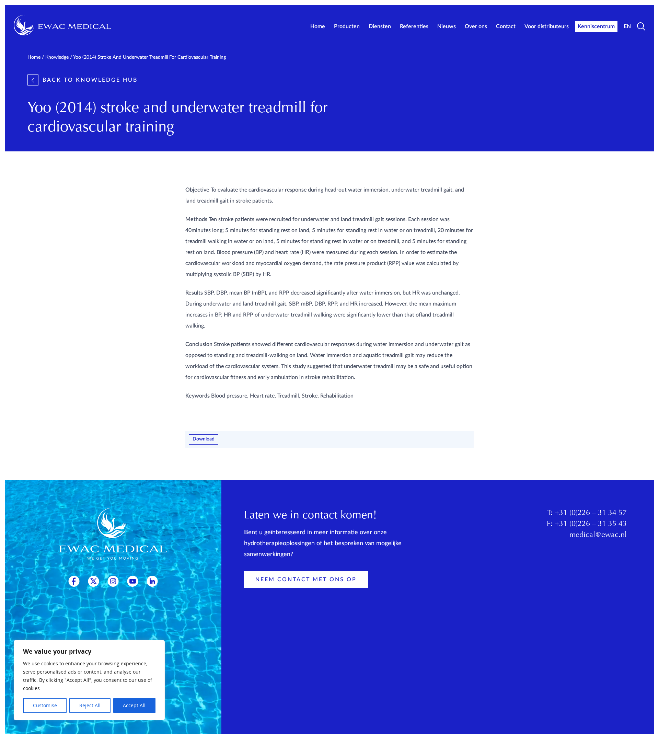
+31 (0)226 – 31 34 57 (591, 513)
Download (204, 439)
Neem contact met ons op (306, 579)
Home (317, 26)
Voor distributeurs (546, 26)
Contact (506, 26)
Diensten (380, 26)
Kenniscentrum (596, 26)
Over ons (476, 26)
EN (627, 26)
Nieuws (446, 26)
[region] (89, 680)
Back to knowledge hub (90, 80)
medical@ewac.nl (598, 535)
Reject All (90, 705)
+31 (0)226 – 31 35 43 (591, 524)
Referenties (414, 26)
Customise (45, 705)
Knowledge (57, 57)
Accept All (134, 705)
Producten (347, 26)
